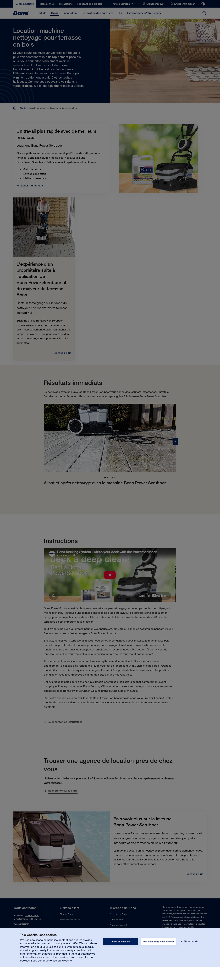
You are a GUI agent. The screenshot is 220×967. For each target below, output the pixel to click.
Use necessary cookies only (158, 941)
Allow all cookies (120, 941)
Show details (190, 941)
